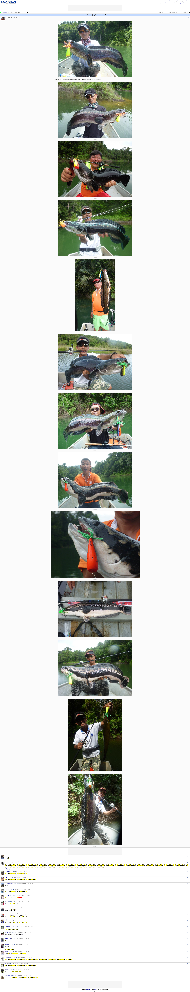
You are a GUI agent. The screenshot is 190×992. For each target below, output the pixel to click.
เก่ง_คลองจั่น (7, 932)
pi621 (6, 914)
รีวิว (177, 1)
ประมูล (180, 1)
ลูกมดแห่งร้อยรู (8, 938)
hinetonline (7, 969)
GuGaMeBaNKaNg (9, 883)
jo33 (6, 862)
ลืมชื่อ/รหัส (176, 3)
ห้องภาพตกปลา (4, 12)
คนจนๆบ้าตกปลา (8, 957)
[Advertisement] (95, 851)
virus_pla (7, 889)
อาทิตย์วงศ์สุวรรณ (8, 926)
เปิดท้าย (187, 1)
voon (6, 17)
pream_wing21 (8, 907)
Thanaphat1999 (8, 856)
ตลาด (184, 1)
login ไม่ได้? (182, 3)
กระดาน (174, 1)
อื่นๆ (10, 12)
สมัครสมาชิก (163, 3)
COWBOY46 (7, 975)
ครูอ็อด (6, 920)
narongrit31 (7, 944)
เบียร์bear (7, 871)
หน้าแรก (170, 1)
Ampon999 (7, 895)
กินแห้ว (6, 877)
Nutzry (6, 901)
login (159, 3)
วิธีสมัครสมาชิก (170, 3)
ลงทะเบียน (88, 989)
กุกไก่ (6, 963)
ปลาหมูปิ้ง (7, 951)
